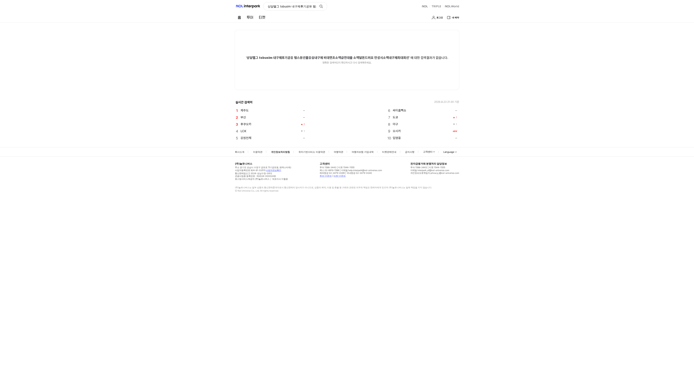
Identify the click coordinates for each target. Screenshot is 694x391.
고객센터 (427, 151)
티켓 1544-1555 (346, 167)
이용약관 (257, 151)
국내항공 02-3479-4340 (359, 173)
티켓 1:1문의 (340, 176)
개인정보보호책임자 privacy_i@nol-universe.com (434, 173)
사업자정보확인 (273, 170)
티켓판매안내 (389, 151)
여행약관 (338, 151)
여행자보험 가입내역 (363, 151)
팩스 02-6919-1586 (329, 170)
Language (448, 151)
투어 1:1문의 (326, 176)
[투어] (250, 17)
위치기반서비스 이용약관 (312, 151)
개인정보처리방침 (280, 151)
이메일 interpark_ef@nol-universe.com (429, 170)
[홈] (239, 17)
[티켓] (262, 17)
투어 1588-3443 (328, 167)
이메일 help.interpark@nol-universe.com (361, 170)
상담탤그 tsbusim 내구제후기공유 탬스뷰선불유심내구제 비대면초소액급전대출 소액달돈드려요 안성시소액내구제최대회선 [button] (292, 6)
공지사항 (409, 151)
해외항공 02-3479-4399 (332, 173)
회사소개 (239, 151)
